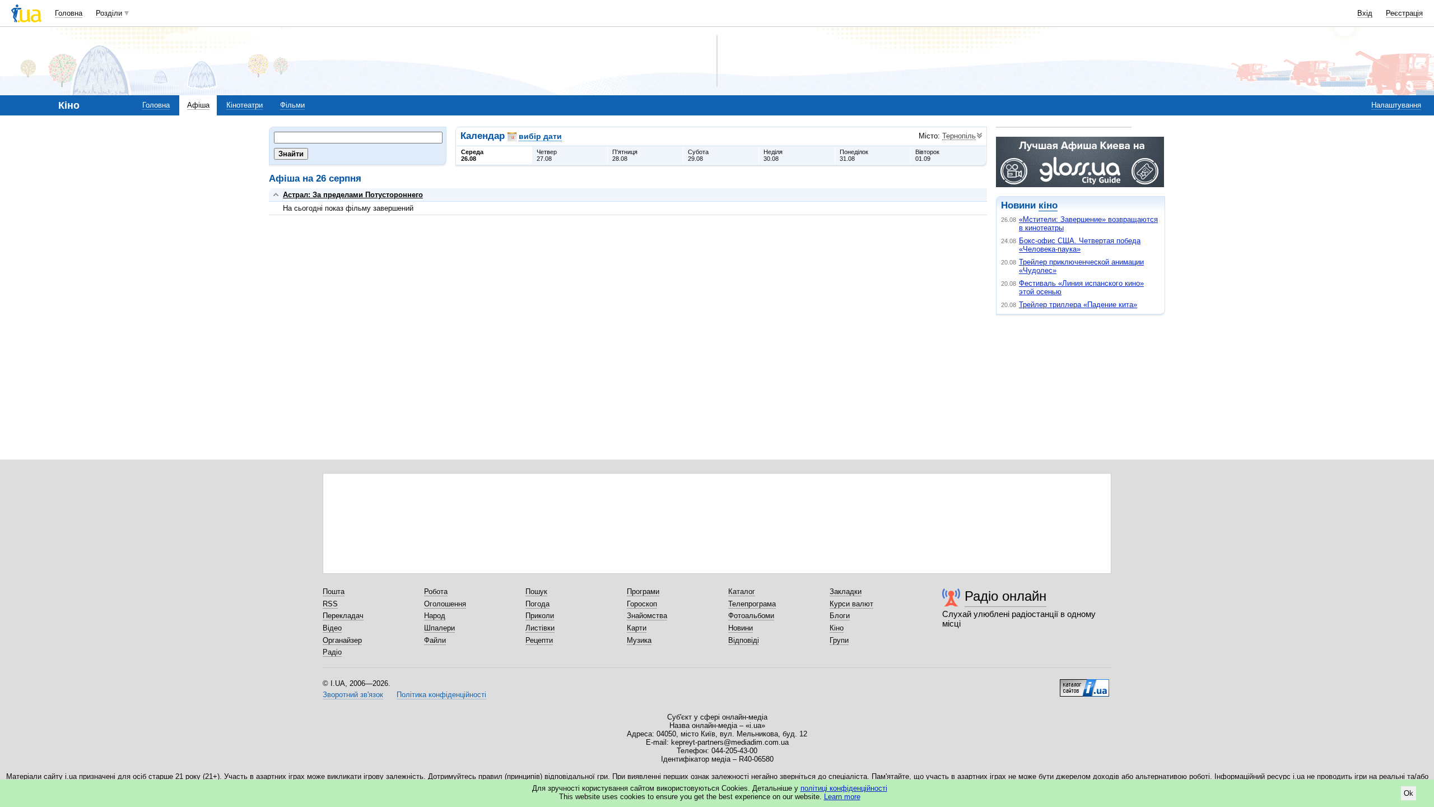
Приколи (539, 615)
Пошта (333, 591)
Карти (636, 628)
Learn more (842, 796)
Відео (332, 628)
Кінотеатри (244, 105)
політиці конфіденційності (843, 788)
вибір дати (540, 136)
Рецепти (539, 640)
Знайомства (647, 615)
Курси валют (851, 604)
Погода (537, 604)
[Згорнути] (275, 194)
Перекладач (343, 615)
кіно (1048, 205)
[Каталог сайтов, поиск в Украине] (1084, 683)
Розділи (109, 13)
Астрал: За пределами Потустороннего (353, 195)
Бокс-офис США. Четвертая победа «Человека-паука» (1079, 244)
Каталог (741, 591)
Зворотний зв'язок (353, 694)
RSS (330, 604)
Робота (436, 591)
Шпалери (439, 628)
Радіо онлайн (1005, 596)
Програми (643, 591)
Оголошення (445, 604)
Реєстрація (1404, 13)
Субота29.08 (698, 155)
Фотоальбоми (751, 615)
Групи (839, 640)
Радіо (332, 652)
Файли (435, 640)
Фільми (292, 105)
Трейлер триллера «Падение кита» (1078, 304)
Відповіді (743, 640)
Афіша (198, 105)
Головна (68, 13)
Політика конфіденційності (441, 694)
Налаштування (1396, 105)
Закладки (846, 591)
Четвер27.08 (547, 155)
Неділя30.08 (773, 155)
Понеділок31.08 (854, 155)
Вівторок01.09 (927, 155)
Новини (740, 628)
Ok (1408, 793)
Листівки (540, 628)
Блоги (840, 615)
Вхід (1364, 13)
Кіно (837, 628)
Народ (434, 615)
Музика (639, 640)
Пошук (536, 591)
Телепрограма (752, 604)
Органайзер (342, 640)
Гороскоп (642, 604)
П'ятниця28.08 (624, 155)
